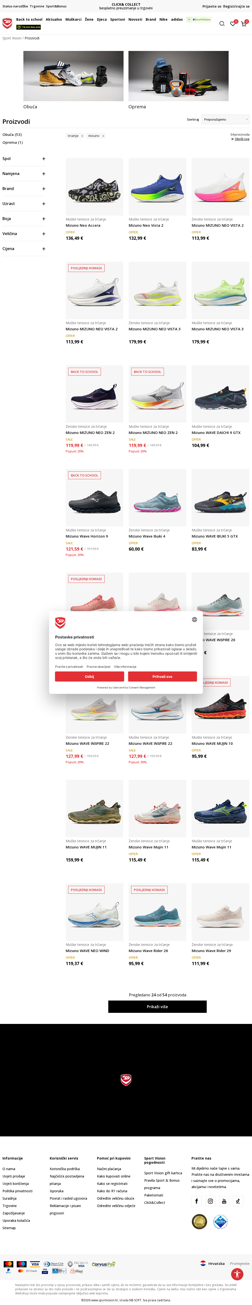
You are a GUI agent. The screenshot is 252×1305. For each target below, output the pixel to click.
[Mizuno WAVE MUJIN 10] (220, 705)
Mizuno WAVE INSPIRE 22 (87, 743)
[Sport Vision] (7, 23)
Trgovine (9, 1205)
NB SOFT (135, 1300)
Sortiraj (193, 119)
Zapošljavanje (13, 1213)
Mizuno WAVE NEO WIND (87, 950)
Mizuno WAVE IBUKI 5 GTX (215, 536)
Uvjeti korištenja (15, 1183)
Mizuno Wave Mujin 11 (149, 846)
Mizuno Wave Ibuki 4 (147, 536)
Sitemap (9, 1227)
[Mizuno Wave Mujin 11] (157, 808)
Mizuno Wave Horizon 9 (87, 536)
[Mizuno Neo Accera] (94, 187)
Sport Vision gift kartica (163, 1173)
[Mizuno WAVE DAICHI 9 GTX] (220, 394)
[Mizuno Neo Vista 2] (157, 187)
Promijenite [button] (240, 1263)
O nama (8, 1168)
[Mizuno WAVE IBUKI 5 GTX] (220, 497)
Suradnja (9, 1198)
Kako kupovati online (113, 1176)
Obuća (12, 134)
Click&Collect (154, 1202)
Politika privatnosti (17, 1191)
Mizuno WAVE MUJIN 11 (86, 846)
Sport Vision (11, 38)
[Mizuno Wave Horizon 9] (94, 497)
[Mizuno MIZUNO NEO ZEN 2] (94, 394)
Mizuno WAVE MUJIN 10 (212, 743)
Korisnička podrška (65, 1168)
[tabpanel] (73, 80)
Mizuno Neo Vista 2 (146, 225)
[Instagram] (210, 1201)
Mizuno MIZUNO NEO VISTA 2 (218, 225)
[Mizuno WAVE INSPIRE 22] (94, 705)
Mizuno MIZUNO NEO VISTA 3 (155, 328)
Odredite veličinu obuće (115, 1198)
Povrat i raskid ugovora (68, 1198)
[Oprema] (178, 76)
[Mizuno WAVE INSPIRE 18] (94, 601)
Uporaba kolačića (16, 1220)
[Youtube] (224, 1201)
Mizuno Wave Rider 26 (148, 950)
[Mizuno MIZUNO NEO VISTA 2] (220, 187)
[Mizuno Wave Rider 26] (157, 912)
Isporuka (56, 1191)
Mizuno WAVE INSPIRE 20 (213, 639)
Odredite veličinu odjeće (116, 1205)
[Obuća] (73, 76)
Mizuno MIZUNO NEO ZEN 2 (90, 432)
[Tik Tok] (238, 1201)
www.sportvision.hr (104, 1300)
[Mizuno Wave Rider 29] (220, 912)
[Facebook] (197, 1201)
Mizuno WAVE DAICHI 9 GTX (216, 432)
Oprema (12, 142)
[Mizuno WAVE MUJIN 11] (94, 808)
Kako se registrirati (112, 1183)
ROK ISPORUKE (126, 4)
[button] (43, 19)
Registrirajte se (236, 6)
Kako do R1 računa (112, 1191)
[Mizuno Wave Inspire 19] (157, 601)
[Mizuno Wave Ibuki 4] (157, 497)
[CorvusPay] (103, 1263)
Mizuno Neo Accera (83, 225)
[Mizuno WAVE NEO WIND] (94, 912)
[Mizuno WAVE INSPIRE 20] (220, 601)
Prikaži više (157, 1006)
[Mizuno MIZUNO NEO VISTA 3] (157, 290)
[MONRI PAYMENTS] (76, 1270)
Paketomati (153, 1195)
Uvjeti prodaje (13, 1176)
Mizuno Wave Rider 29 (211, 950)
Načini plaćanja (109, 1168)
